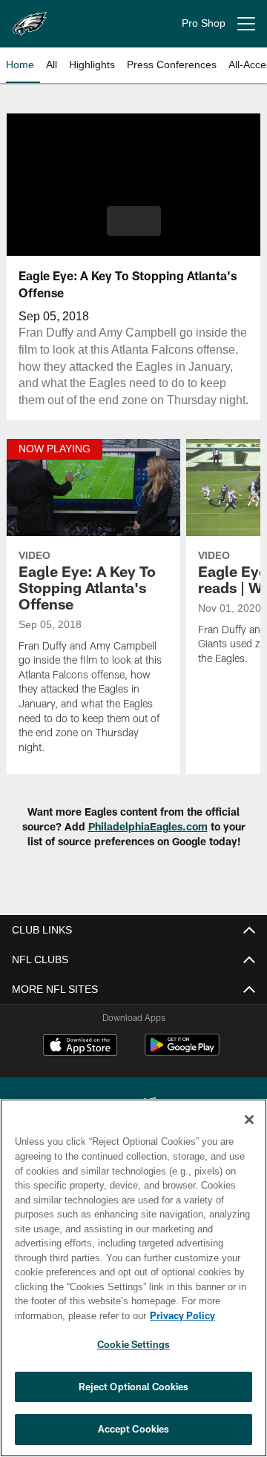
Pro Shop (203, 23)
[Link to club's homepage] (29, 18)
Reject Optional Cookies (134, 1386)
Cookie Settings (133, 1344)
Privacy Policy (64, 1315)
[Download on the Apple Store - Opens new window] (80, 1063)
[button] (134, 221)
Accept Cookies (134, 1429)
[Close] (249, 1119)
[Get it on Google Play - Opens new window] (182, 1069)
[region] (133, 1278)
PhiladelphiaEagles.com (148, 843)
